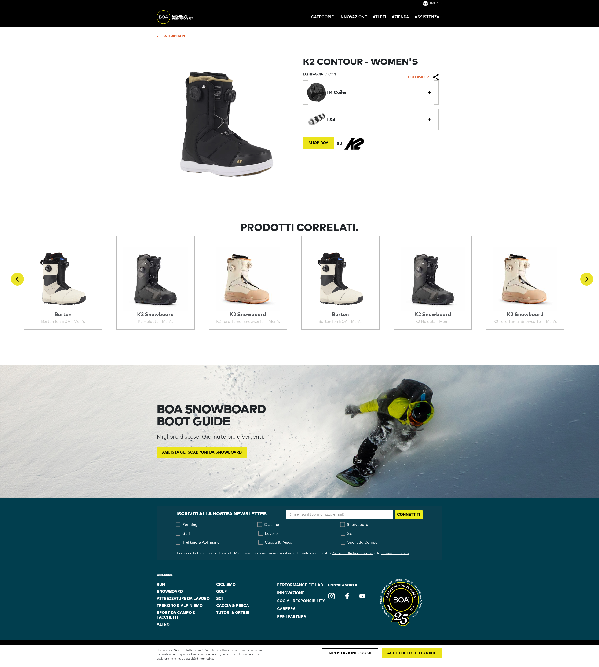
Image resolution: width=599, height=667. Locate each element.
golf (221, 592)
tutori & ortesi (232, 613)
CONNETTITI (408, 515)
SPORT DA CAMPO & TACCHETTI (176, 615)
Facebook (347, 596)
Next (586, 279)
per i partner (291, 617)
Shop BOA (318, 143)
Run (161, 584)
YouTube (362, 596)
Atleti (379, 17)
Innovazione (291, 593)
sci (219, 599)
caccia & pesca (232, 606)
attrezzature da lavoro (183, 599)
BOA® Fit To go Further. (185, 17)
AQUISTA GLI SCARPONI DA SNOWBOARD (202, 452)
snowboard (174, 36)
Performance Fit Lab (300, 585)
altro (163, 624)
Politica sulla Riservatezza (352, 553)
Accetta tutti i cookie (411, 653)
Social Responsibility (301, 601)
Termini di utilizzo (395, 553)
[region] (299, 656)
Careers (286, 609)
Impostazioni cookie (350, 653)
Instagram (331, 596)
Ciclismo (226, 584)
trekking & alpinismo (180, 606)
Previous (17, 279)
